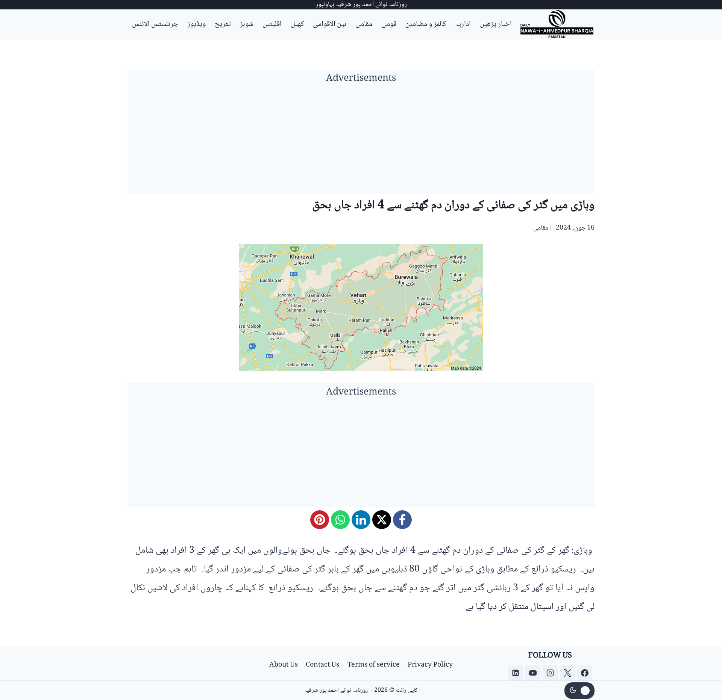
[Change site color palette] (579, 690)
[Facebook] (402, 519)
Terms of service (373, 665)
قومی (388, 24)
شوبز (246, 24)
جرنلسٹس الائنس (155, 24)
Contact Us (322, 665)
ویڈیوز (196, 24)
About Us (283, 665)
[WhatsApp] (340, 519)
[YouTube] (532, 672)
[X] (381, 519)
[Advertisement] (361, 141)
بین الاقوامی (329, 24)
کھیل (297, 24)
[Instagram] (550, 672)
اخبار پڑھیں (496, 24)
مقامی (363, 24)
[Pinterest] (319, 519)
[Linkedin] (515, 672)
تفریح (223, 24)
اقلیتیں (272, 24)
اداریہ (463, 24)
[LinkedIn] (361, 519)
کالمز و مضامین (425, 24)
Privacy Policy (430, 665)
